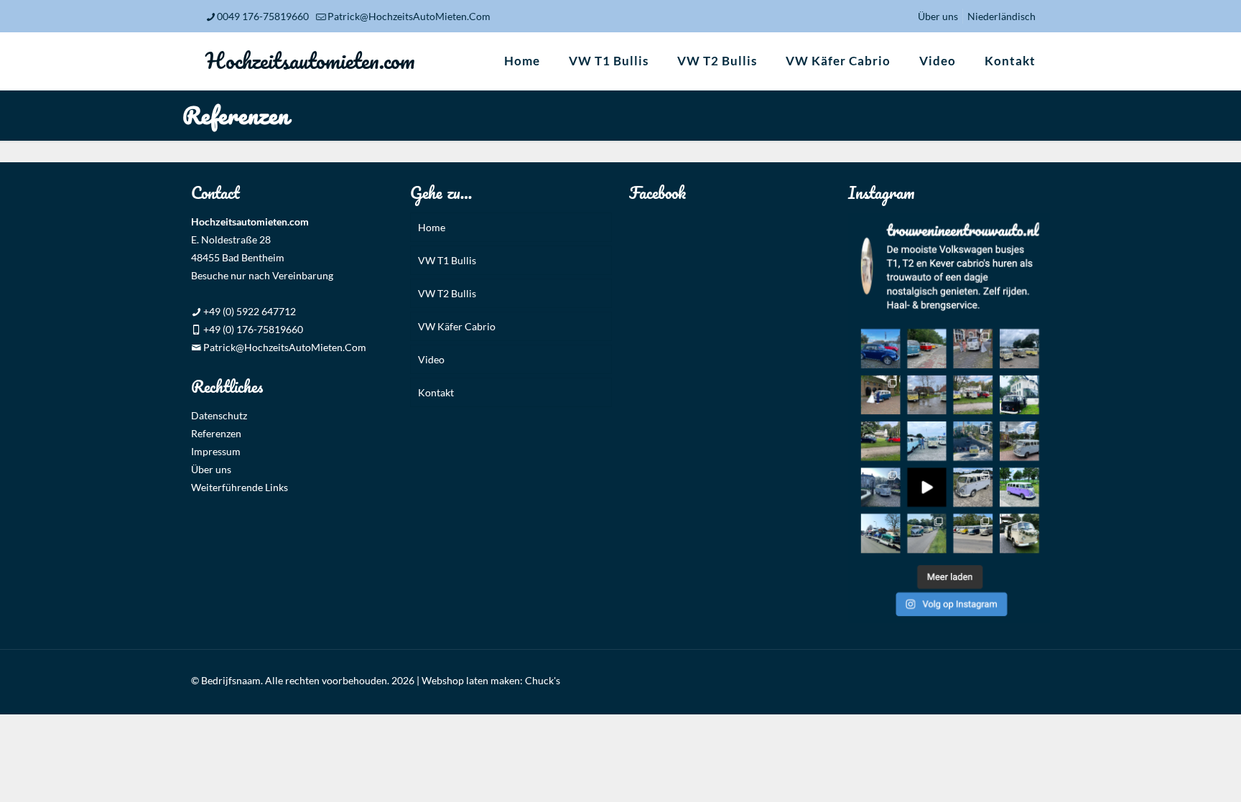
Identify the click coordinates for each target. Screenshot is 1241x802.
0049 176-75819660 (263, 16)
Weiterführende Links (239, 487)
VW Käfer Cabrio (457, 326)
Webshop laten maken (471, 680)
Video (431, 359)
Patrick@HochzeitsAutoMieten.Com (409, 16)
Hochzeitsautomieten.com (310, 60)
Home (431, 227)
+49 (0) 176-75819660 (252, 329)
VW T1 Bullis (447, 260)
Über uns (938, 16)
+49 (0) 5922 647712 (248, 311)
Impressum (216, 451)
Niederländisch (1001, 16)
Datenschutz (219, 415)
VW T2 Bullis (447, 293)
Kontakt (436, 392)
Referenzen (216, 433)
